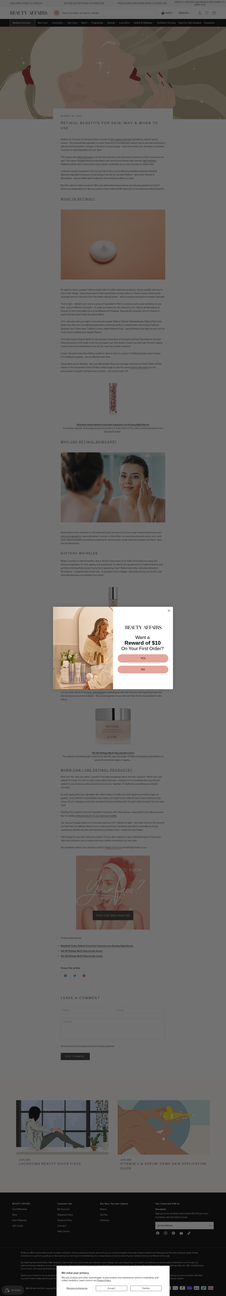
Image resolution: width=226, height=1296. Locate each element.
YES (143, 658)
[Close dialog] (169, 610)
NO (143, 669)
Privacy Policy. (104, 1280)
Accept (111, 1288)
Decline (146, 1288)
